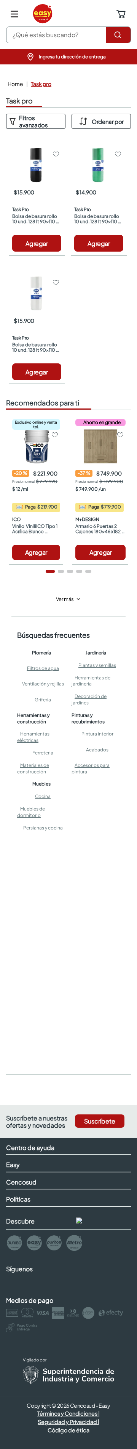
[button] (68, 56)
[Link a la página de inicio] (15, 84)
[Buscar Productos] (118, 35)
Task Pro (41, 83)
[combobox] (68, 35)
